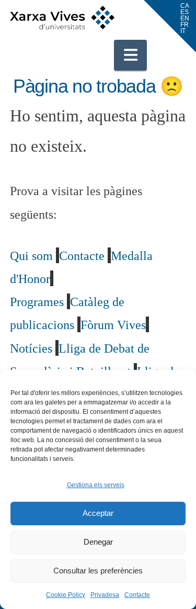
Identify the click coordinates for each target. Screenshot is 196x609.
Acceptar (98, 513)
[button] (130, 55)
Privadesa (104, 595)
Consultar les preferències (98, 570)
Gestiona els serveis (95, 485)
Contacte (137, 595)
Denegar (98, 541)
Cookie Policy (65, 595)
